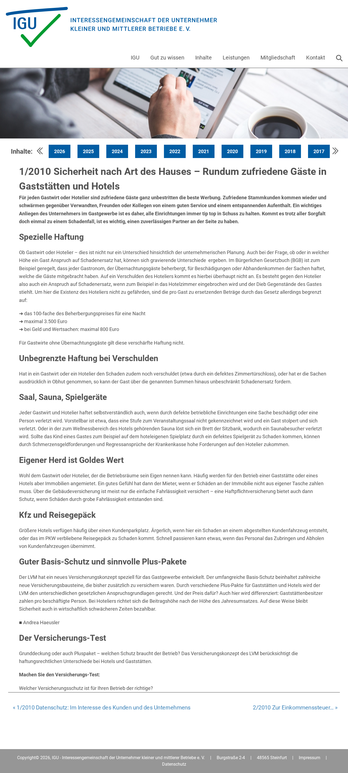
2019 (261, 151)
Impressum (309, 757)
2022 (174, 151)
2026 (59, 151)
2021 (203, 151)
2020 (232, 151)
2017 (318, 151)
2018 (290, 151)
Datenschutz (174, 764)
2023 (146, 151)
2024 (117, 151)
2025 (88, 151)
